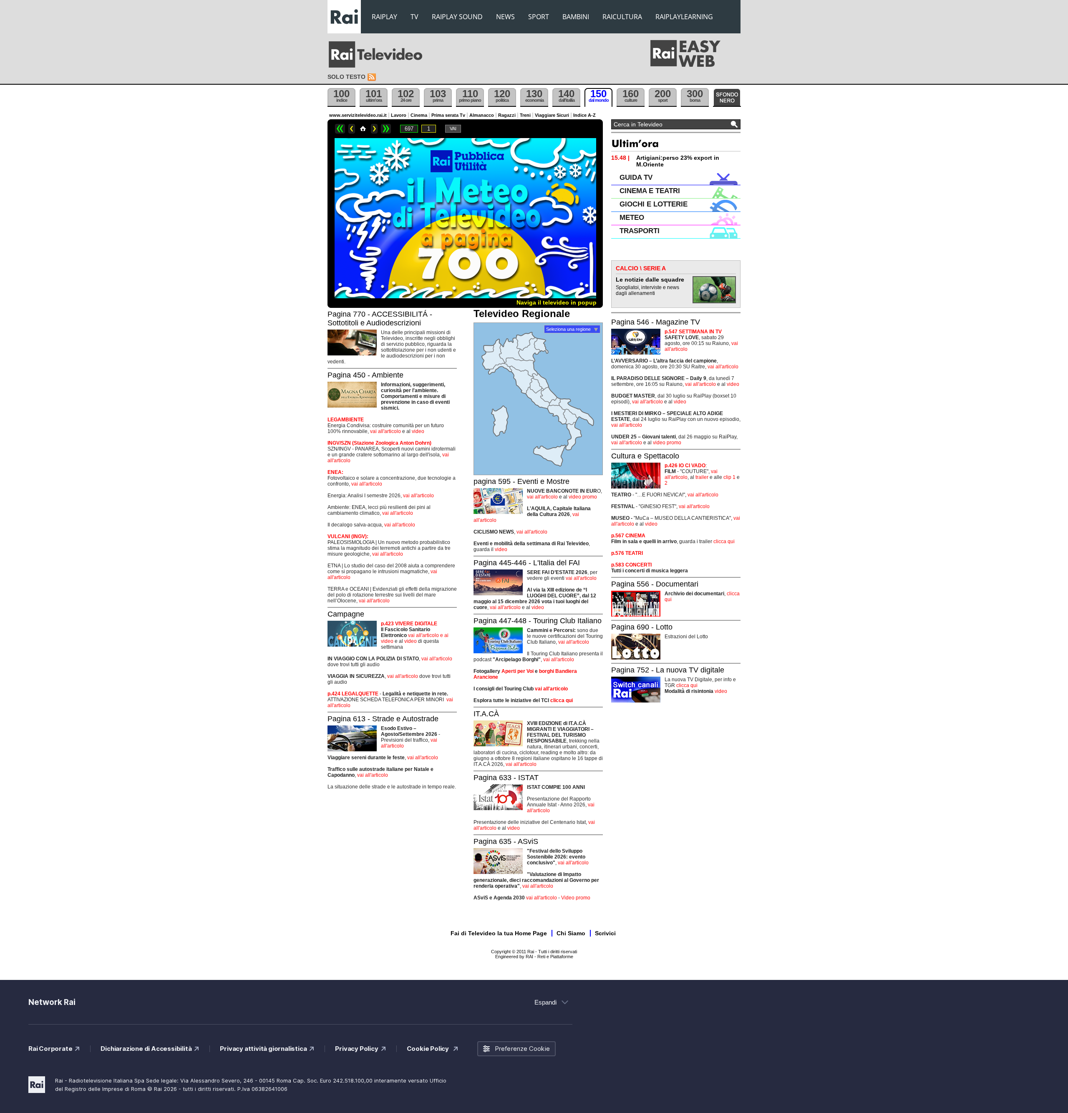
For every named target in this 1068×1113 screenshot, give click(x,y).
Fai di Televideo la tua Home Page (499, 933)
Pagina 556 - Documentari (654, 584)
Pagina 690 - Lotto (642, 627)
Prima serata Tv (448, 115)
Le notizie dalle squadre (650, 279)
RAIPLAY (384, 16)
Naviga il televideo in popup (556, 302)
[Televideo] (379, 54)
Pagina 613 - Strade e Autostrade (382, 719)
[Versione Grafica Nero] (727, 97)
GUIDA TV (636, 177)
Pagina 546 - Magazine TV (655, 322)
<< (340, 128)
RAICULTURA (622, 16)
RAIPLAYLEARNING (684, 16)
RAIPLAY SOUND (457, 16)
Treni (525, 115)
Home (363, 128)
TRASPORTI (640, 231)
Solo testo (346, 76)
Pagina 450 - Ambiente (365, 375)
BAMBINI (575, 16)
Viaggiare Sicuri (552, 115)
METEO (632, 218)
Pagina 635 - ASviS (506, 841)
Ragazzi (507, 115)
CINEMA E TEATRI (650, 191)
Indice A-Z (584, 115)
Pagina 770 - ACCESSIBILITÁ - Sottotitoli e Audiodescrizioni (379, 318)
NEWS (505, 16)
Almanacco (481, 115)
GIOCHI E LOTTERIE (654, 204)
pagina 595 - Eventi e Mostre (521, 481)
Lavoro (398, 115)
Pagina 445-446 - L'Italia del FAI (527, 563)
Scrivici (605, 933)
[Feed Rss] (372, 77)
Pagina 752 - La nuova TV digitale (667, 670)
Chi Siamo (571, 933)
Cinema (419, 115)
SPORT (538, 16)
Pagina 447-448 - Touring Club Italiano (538, 621)
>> (386, 128)
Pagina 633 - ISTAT (506, 777)
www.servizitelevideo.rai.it (358, 115)
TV (414, 16)
